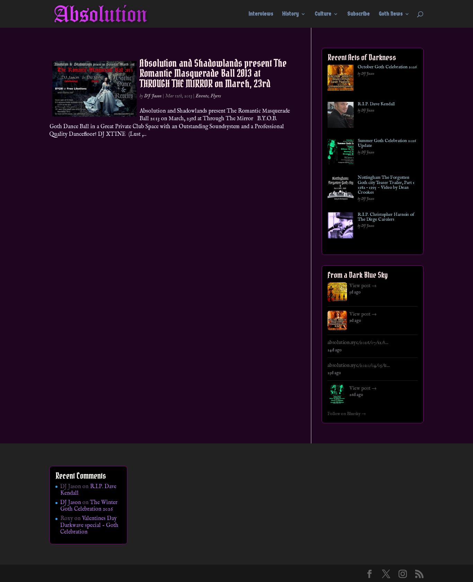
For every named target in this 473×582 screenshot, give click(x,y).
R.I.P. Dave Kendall (376, 104)
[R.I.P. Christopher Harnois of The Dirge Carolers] (341, 226)
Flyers (216, 96)
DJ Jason (153, 96)
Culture (323, 14)
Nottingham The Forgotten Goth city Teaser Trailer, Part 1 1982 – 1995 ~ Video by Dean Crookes (386, 185)
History (290, 14)
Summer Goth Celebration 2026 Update (387, 144)
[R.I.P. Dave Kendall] (341, 116)
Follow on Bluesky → (347, 414)
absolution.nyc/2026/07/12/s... (358, 343)
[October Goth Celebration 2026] (341, 79)
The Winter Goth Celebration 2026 (88, 506)
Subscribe (358, 14)
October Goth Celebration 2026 (387, 67)
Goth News (391, 14)
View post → (363, 286)
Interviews (261, 14)
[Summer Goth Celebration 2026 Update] (341, 153)
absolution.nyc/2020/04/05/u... (359, 365)
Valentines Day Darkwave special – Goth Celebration (89, 525)
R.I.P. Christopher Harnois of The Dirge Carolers (386, 217)
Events (202, 96)
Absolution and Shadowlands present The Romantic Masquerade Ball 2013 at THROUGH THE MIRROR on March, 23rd (213, 73)
